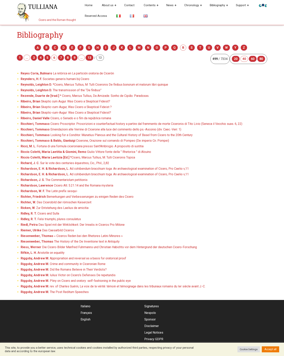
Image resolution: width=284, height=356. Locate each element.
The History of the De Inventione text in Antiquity (70, 241)
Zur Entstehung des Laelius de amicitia (54, 208)
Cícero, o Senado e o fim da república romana (66, 118)
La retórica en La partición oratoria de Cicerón (67, 73)
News (169, 5)
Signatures (151, 306)
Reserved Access (96, 16)
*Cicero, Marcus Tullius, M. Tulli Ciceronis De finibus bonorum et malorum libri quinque (94, 84)
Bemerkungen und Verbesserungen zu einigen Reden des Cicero (77, 196)
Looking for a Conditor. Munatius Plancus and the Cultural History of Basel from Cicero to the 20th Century (107, 135)
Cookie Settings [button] (249, 349)
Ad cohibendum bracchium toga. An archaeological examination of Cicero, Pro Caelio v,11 (105, 168)
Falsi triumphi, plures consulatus (51, 219)
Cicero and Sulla (40, 213)
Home (89, 5)
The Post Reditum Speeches (55, 292)
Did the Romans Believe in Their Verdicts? (64, 269)
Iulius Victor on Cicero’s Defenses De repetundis (68, 275)
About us (107, 5)
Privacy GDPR (153, 339)
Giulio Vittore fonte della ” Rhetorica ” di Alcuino (86, 152)
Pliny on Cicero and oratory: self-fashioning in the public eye (76, 281)
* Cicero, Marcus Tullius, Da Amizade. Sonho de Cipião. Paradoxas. (85, 96)
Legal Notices (153, 332)
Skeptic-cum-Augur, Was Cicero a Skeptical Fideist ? (66, 107)
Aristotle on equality (43, 253)
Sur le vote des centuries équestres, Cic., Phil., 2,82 (65, 163)
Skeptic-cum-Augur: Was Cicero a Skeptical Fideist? (66, 112)
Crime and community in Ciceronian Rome (63, 264)
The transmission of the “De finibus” (61, 90)
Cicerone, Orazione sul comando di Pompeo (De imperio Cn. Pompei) (95, 140)
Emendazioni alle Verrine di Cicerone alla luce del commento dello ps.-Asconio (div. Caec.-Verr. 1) (101, 129)
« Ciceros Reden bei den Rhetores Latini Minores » (72, 236)
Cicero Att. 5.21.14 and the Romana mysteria (67, 185)
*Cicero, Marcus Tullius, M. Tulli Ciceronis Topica (78, 157)
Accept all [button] (270, 349)
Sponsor (150, 319)
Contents (150, 5)
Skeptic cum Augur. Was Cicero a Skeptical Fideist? (65, 101)
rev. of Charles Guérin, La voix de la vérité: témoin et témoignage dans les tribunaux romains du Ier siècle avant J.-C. (113, 286)
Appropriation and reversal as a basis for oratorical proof (73, 258)
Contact (129, 5)
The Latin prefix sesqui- (49, 191)
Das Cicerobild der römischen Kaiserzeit (56, 202)
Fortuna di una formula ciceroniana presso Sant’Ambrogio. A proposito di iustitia (82, 146)
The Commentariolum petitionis (54, 180)
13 (89, 58)
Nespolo (150, 313)
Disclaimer (151, 326)
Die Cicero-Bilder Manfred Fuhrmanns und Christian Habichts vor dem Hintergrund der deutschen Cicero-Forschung (109, 247)
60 (252, 59)
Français (86, 313)
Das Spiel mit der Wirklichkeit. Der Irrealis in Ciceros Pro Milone (73, 225)
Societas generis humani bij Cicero (55, 79)
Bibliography (217, 5)
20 (235, 59)
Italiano (85, 306)
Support (241, 5)
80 (261, 59)
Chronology (191, 5)
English (85, 319)
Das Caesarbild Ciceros (47, 230)
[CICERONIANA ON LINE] (263, 5)
